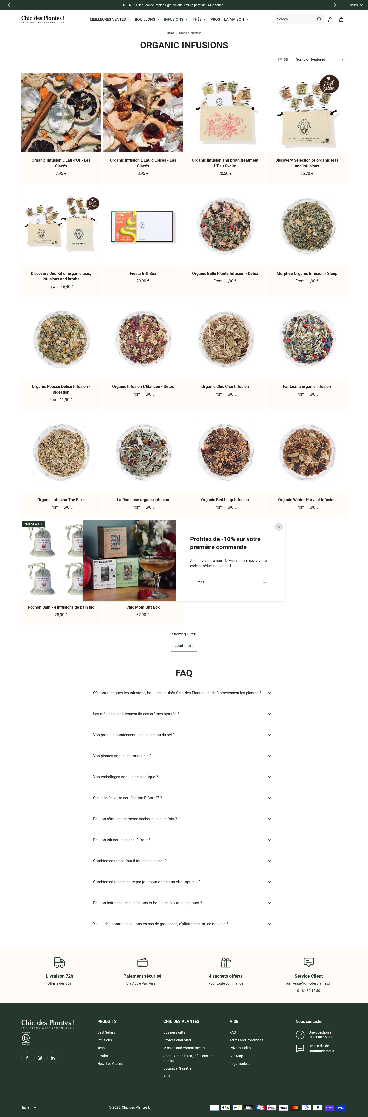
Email (199, 582)
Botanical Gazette (177, 1068)
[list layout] (280, 60)
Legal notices (240, 1064)
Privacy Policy (240, 1048)
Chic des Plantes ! (135, 1107)
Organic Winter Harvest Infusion (307, 499)
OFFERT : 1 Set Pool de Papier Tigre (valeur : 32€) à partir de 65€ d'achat (172, 5)
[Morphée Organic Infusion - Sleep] (307, 226)
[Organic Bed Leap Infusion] (225, 452)
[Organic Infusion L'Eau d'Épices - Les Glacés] (143, 113)
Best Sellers (106, 1032)
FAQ (233, 1032)
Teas (101, 1048)
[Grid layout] (286, 60)
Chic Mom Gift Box (143, 607)
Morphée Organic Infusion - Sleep (307, 273)
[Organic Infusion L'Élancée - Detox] (143, 339)
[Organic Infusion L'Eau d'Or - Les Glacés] (61, 113)
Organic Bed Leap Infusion (225, 499)
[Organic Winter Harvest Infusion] (307, 452)
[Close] (278, 526)
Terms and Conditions (246, 1040)
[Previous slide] (8, 5)
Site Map (236, 1056)
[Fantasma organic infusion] (307, 339)
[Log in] (330, 19)
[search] (319, 19)
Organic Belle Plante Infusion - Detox (225, 273)
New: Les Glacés (110, 1064)
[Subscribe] (265, 582)
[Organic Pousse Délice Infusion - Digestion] (61, 339)
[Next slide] (335, 5)
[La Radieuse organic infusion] (143, 452)
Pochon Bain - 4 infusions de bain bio (61, 607)
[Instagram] (39, 1057)
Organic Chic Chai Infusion (225, 386)
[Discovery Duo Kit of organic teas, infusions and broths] (61, 226)
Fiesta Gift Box (143, 273)
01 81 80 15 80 (320, 1037)
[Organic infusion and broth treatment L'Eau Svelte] (225, 113)
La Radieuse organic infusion (143, 499)
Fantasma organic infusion (307, 386)
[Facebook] (26, 1057)
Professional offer (177, 1040)
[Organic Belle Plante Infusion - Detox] (225, 226)
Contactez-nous (321, 1051)
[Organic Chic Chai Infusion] (225, 339)
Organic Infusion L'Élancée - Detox (143, 386)
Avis (166, 1076)
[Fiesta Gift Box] (143, 226)
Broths (102, 1056)
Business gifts (174, 1032)
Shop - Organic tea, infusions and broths (189, 1058)
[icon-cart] (341, 19)
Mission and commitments (184, 1048)
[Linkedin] (52, 1057)
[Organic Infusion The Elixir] (61, 452)
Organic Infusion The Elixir (61, 499)
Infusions (104, 1040)
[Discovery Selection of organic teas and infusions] (307, 113)
